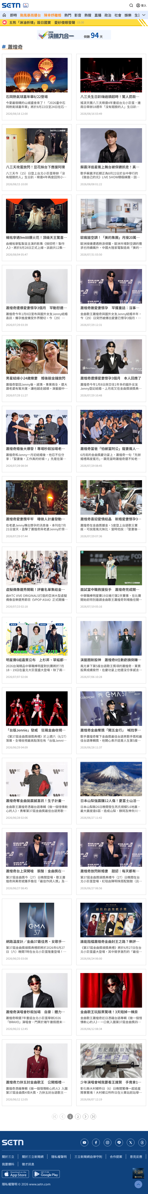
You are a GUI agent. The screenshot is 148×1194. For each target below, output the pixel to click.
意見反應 (136, 1156)
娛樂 (127, 14)
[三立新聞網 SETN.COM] (4, 15)
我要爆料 (8, 1164)
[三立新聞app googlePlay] (46, 1174)
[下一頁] (85, 1116)
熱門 (67, 14)
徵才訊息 (28, 1164)
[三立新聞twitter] (130, 1142)
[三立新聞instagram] (107, 1142)
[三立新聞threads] (142, 1142)
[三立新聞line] (119, 1142)
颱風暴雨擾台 (30, 14)
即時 (13, 14)
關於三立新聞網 (33, 1156)
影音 (77, 14)
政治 (107, 14)
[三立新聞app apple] (15, 1174)
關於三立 (8, 1156)
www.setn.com (39, 1184)
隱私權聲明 (59, 1156)
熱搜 (87, 14)
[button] (131, 5)
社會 (117, 14)
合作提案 (116, 1156)
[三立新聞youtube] (84, 1142)
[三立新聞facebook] (96, 1142)
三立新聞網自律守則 (88, 1156)
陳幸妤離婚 (52, 14)
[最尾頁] (93, 1116)
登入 (143, 5)
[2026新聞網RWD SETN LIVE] (25, 5)
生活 (138, 14)
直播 (97, 14)
